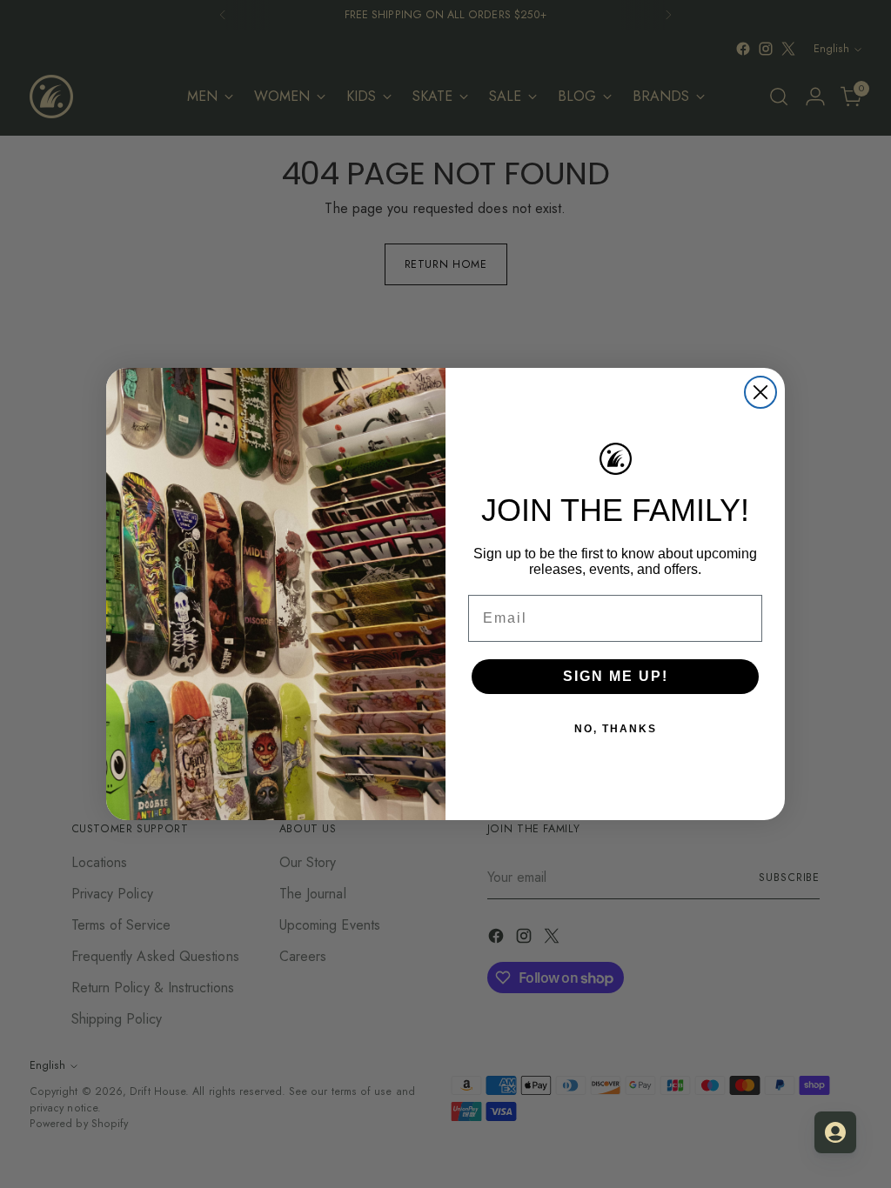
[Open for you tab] (835, 1132)
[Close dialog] (760, 392)
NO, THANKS (615, 729)
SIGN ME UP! (615, 676)
